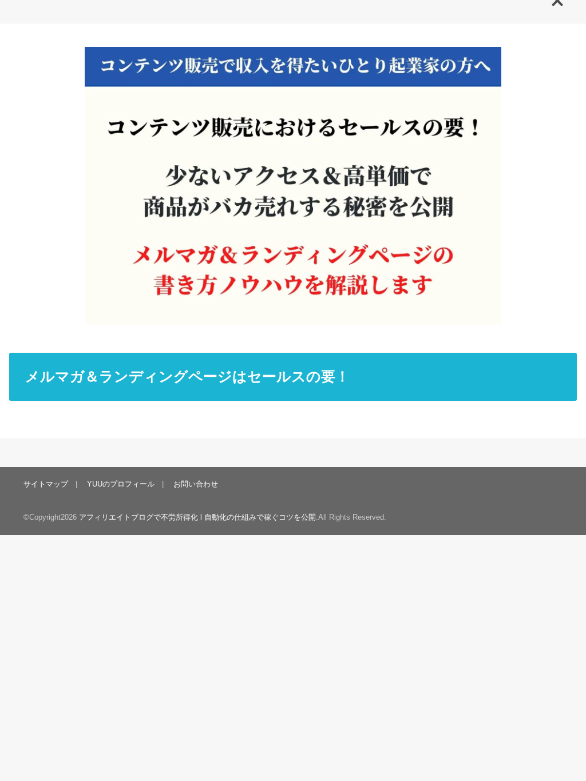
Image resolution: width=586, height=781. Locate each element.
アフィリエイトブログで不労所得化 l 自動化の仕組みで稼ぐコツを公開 (197, 517)
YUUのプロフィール (121, 484)
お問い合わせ (195, 484)
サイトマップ (45, 484)
